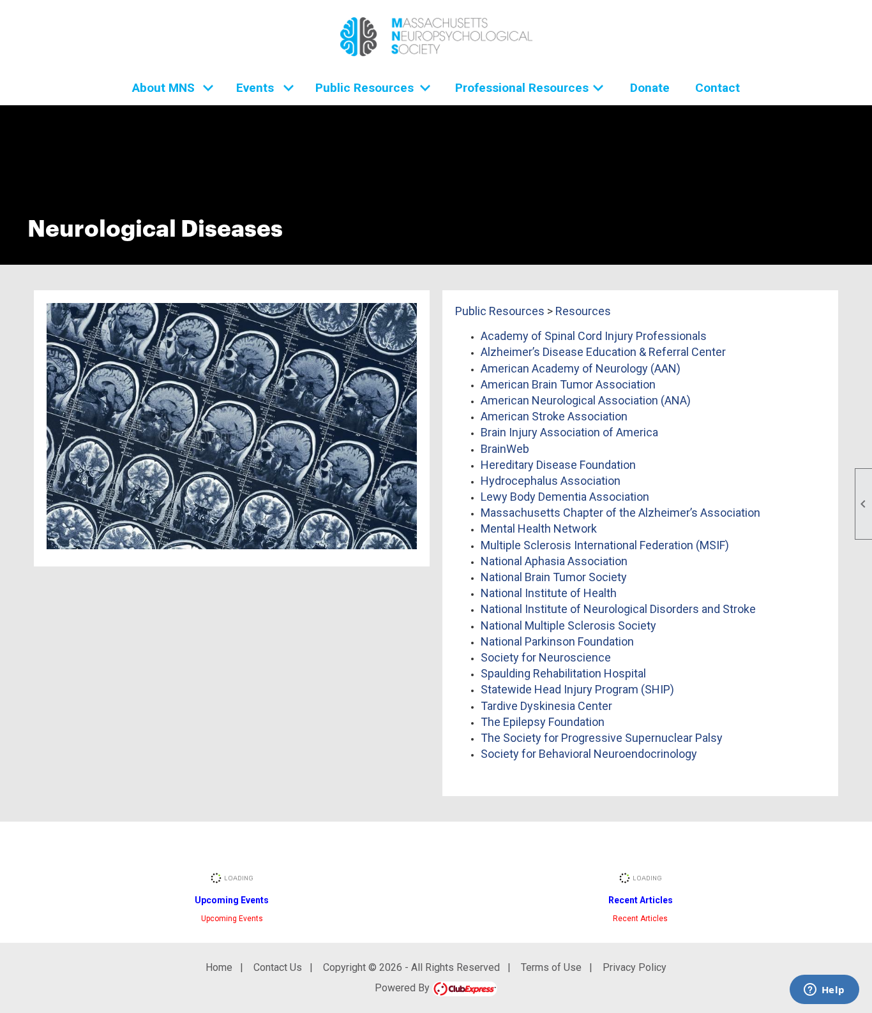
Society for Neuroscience (546, 657)
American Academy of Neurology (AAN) (580, 368)
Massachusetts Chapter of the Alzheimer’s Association (620, 512)
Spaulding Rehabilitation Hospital (563, 673)
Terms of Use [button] (551, 967)
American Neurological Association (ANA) (586, 400)
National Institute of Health (549, 593)
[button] (171, 87)
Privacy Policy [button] (634, 967)
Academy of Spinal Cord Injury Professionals (594, 336)
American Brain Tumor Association (568, 384)
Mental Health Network (539, 528)
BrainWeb (505, 448)
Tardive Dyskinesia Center (546, 706)
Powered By (403, 988)
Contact (717, 87)
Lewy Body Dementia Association (565, 496)
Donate (650, 87)
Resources (583, 311)
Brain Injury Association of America (569, 432)
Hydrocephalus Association (550, 480)
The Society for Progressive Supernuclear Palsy (602, 737)
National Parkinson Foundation (557, 641)
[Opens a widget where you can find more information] (824, 991)
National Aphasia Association (554, 561)
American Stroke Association (554, 416)
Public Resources (500, 311)
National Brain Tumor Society (554, 577)
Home (219, 967)
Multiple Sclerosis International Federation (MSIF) (605, 545)
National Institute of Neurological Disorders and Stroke (618, 609)
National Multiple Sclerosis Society (568, 625)
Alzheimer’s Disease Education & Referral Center (603, 352)
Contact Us (277, 967)
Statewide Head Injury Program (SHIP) (577, 689)
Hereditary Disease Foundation (558, 464)
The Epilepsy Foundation (543, 721)
